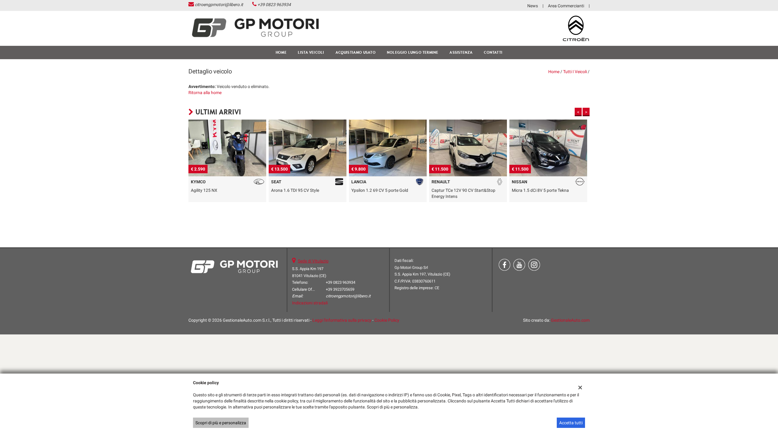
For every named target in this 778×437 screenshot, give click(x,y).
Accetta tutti (571, 422)
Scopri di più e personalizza (220, 422)
